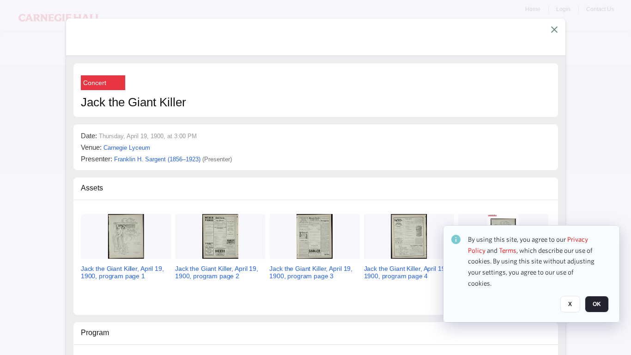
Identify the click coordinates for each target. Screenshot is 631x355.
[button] (554, 29)
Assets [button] (92, 188)
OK (597, 304)
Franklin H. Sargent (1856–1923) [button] (157, 159)
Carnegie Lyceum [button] (126, 147)
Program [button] (95, 333)
